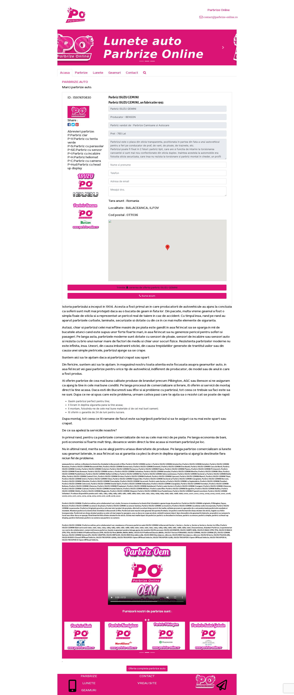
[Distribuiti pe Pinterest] (77, 125)
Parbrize (81, 73)
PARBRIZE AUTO (75, 82)
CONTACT (147, 676)
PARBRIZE (89, 676)
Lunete (98, 73)
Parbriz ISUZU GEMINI (123, 97)
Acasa (65, 73)
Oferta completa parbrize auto (147, 668)
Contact (132, 73)
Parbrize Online (218, 10)
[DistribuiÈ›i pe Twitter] (73, 125)
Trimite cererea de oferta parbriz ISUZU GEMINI (147, 287)
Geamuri (114, 73)
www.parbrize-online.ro (72, 464)
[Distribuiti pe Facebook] (69, 125)
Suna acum (148, 295)
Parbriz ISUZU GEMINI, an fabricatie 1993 (135, 102)
